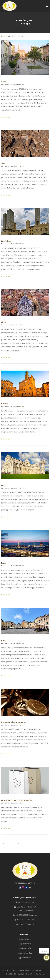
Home (3, 36)
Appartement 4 (24, 953)
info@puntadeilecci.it (26, 924)
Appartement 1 (25, 939)
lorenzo (7, 84)
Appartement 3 (25, 948)
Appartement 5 (24, 957)
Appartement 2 (25, 943)
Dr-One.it (27, 974)
